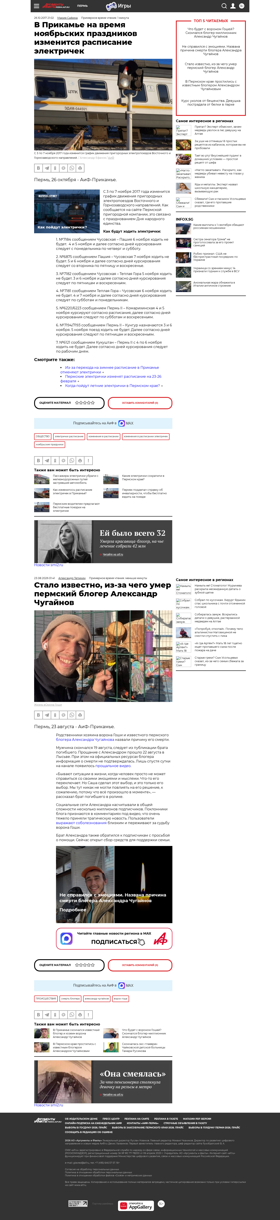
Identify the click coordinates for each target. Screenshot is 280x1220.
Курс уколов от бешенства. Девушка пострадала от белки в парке (210, 102)
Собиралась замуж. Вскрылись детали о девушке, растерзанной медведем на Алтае (217, 618)
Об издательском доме (81, 1118)
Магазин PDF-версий (197, 1118)
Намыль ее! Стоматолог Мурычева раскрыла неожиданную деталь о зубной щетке (218, 589)
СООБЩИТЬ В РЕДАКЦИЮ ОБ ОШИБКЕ (89, 1132)
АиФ (111, 157)
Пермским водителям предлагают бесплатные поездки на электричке (76, 507)
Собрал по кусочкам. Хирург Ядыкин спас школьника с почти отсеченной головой (220, 603)
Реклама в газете (166, 1118)
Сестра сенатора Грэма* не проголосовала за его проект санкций (213, 242)
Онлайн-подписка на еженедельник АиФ (93, 1123)
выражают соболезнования (81, 823)
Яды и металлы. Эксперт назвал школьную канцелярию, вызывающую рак (216, 188)
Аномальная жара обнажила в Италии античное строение (214, 284)
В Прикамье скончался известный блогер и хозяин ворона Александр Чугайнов (76, 1033)
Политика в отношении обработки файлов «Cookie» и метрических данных (108, 1175)
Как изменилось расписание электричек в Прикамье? (72, 491)
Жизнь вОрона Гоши (48, 704)
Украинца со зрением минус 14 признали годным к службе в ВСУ (216, 270)
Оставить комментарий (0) (140, 403)
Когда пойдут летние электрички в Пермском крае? (112, 386)
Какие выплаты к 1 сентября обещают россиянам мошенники (218, 226)
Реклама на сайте (136, 1118)
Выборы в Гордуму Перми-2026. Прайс (214, 1127)
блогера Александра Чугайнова (85, 740)
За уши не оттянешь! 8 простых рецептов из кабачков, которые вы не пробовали (220, 144)
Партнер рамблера (102, 1203)
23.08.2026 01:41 (44, 578)
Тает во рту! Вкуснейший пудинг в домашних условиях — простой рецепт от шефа (218, 159)
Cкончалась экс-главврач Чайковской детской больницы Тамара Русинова (143, 1047)
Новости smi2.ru (48, 565)
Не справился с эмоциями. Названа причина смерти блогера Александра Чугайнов (211, 50)
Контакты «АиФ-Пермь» (143, 1123)
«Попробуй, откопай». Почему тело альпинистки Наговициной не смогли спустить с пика (219, 632)
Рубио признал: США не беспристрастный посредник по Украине (215, 256)
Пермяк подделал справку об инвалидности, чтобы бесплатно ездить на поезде (144, 493)
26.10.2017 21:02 (44, 17)
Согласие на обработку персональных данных (92, 1169)
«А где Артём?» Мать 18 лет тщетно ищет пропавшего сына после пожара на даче (218, 647)
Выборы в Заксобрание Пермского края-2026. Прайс (148, 1127)
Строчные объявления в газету (185, 1123)
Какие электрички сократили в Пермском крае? (143, 477)
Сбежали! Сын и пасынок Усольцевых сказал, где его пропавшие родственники (220, 202)
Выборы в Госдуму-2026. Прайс (86, 1127)
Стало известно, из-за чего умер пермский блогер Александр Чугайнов (211, 67)
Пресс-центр (111, 1118)
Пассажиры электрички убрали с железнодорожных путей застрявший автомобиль (75, 479)
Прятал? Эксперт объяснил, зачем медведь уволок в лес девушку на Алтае (218, 130)
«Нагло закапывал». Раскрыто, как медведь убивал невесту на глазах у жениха (219, 173)
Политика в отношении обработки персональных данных (98, 1172)
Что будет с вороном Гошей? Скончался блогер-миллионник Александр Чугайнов (211, 32)
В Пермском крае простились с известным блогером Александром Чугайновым (211, 85)
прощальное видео (113, 766)
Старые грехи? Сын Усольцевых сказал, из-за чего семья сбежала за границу (219, 661)
